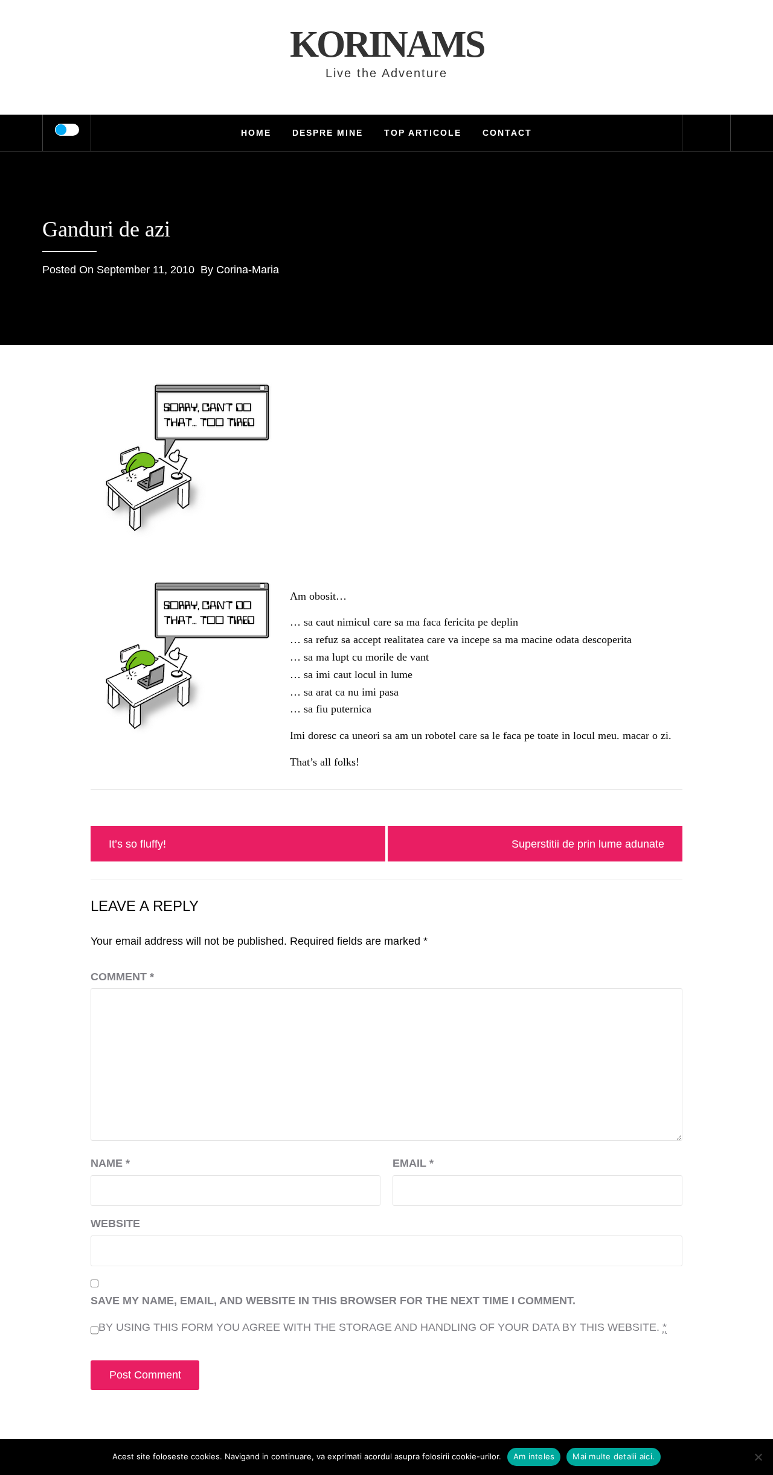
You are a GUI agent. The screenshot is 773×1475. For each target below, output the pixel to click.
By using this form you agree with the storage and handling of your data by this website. (382, 1327)
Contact (507, 133)
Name (110, 1163)
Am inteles (534, 1456)
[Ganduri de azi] (187, 461)
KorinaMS (387, 44)
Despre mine (327, 133)
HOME (256, 133)
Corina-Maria (247, 270)
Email (413, 1163)
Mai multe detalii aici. (614, 1456)
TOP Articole (422, 133)
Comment (122, 977)
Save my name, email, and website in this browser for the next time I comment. (333, 1301)
